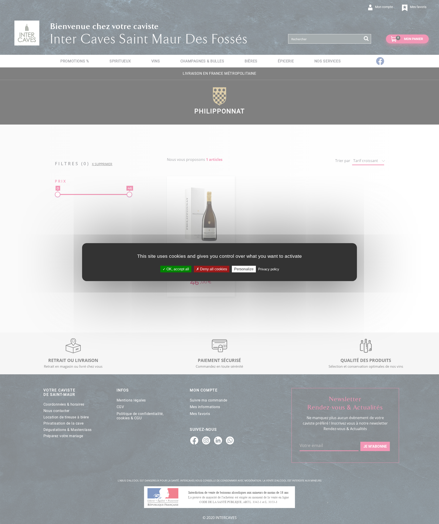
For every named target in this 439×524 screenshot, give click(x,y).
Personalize (244, 269)
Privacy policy (268, 269)
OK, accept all (177, 269)
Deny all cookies (213, 269)
